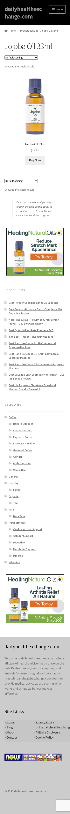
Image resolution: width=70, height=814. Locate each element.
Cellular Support (23, 536)
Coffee (12, 417)
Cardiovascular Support (27, 529)
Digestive (19, 542)
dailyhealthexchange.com (23, 12)
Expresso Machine (24, 443)
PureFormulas (17, 522)
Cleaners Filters (22, 430)
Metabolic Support (24, 549)
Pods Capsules (22, 463)
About (10, 732)
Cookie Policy (44, 737)
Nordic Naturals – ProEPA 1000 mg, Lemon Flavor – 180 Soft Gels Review (34, 321)
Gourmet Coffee (22, 450)
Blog (9, 727)
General (13, 476)
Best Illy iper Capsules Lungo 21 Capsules (34, 302)
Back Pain (19, 516)
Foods (17, 489)
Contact (11, 737)
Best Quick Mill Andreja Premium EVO (31, 330)
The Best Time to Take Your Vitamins (31, 336)
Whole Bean (20, 470)
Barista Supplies (23, 424)
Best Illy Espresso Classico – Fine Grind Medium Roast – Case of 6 (32, 387)
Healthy (13, 483)
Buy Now (35, 160)
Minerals (18, 555)
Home (12, 30)
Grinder (17, 456)
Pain (11, 509)
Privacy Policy (45, 722)
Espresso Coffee (22, 437)
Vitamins (14, 562)
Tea (15, 503)
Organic (13, 496)
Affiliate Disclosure (48, 732)
